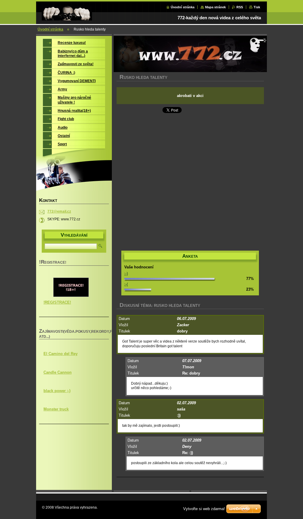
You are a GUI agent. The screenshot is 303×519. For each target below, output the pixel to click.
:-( (126, 284)
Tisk (257, 7)
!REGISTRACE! (57, 302)
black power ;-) (56, 391)
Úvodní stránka (182, 7)
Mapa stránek (215, 7)
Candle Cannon (57, 372)
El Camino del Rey (60, 353)
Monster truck (56, 409)
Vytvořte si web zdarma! (204, 509)
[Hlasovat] (169, 278)
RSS (239, 7)
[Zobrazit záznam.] (71, 295)
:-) (126, 273)
